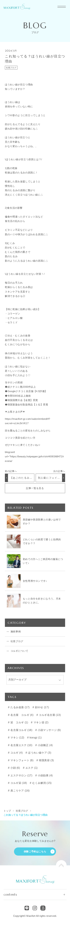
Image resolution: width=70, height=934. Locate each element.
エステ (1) (31, 767)
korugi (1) (35, 737)
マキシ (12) (17, 737)
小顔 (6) (15, 767)
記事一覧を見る (35, 488)
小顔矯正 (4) (45, 745)
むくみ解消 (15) (42, 783)
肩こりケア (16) (20, 790)
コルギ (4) (16, 752)
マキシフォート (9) (21, 760)
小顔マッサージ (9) (49, 730)
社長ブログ (11, 68)
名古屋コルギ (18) (21, 730)
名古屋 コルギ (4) (21, 715)
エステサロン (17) (21, 775)
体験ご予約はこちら (35, 851)
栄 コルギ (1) (19, 722)
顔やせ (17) (41, 707)
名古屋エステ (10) (21, 745)
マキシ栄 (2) (40, 722)
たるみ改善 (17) (20, 707)
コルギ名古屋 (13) (49, 715)
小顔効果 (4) (45, 775)
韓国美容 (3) (46, 760)
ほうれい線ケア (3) (39, 752)
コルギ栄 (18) (18, 783)
